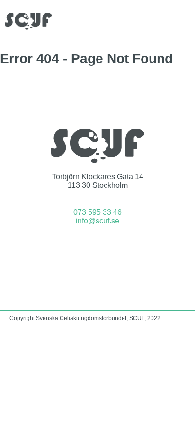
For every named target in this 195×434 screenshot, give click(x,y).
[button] (183, 21)
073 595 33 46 (97, 212)
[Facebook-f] (85, 246)
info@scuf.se (97, 221)
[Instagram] (110, 246)
